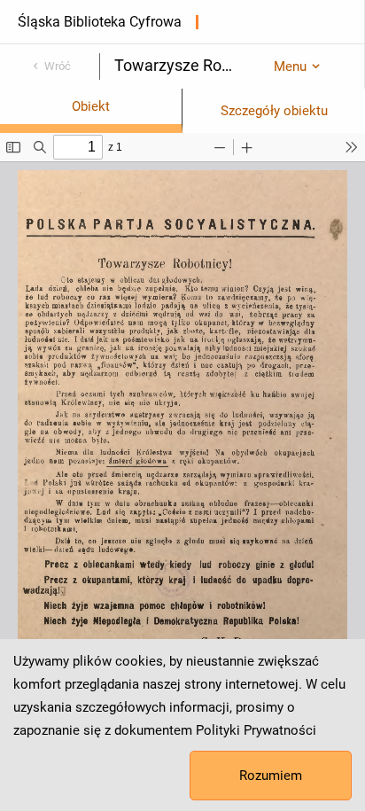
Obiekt (91, 106)
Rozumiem (270, 776)
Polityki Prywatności (256, 730)
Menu (290, 66)
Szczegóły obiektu (274, 111)
